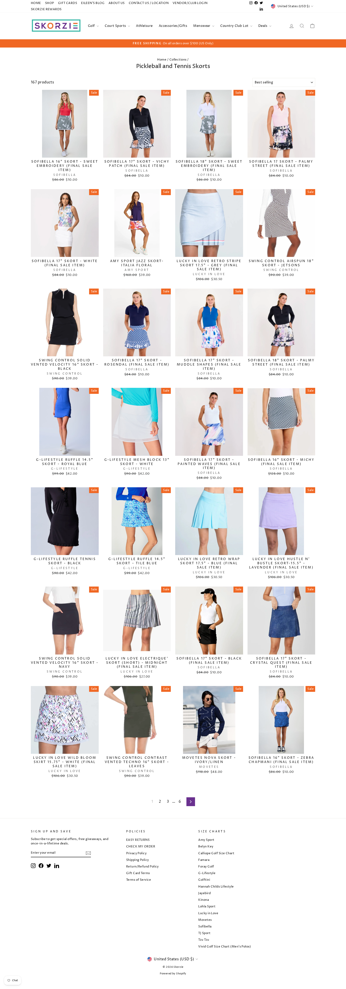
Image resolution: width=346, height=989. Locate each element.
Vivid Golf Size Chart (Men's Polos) (224, 946)
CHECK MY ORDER (140, 846)
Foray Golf (206, 866)
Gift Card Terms (138, 873)
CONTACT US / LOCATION (149, 3)
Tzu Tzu (203, 940)
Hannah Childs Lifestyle (216, 887)
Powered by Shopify (173, 973)
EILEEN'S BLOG (93, 3)
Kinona (203, 900)
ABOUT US (117, 3)
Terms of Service (138, 880)
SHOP (49, 3)
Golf (92, 26)
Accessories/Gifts (173, 26)
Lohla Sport (206, 906)
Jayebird (204, 893)
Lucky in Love (208, 913)
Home (161, 60)
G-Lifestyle (206, 873)
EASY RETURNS (138, 840)
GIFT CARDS (67, 3)
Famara (203, 860)
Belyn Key (205, 846)
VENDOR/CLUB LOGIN (190, 3)
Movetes (205, 920)
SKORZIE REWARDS (46, 9)
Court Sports (116, 26)
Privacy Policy (136, 853)
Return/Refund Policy (142, 866)
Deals (263, 26)
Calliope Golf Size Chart (216, 853)
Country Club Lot (234, 26)
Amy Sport (206, 840)
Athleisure (144, 26)
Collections (178, 60)
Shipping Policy (137, 860)
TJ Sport (204, 933)
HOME (36, 3)
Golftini (204, 880)
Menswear (202, 26)
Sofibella (204, 926)
